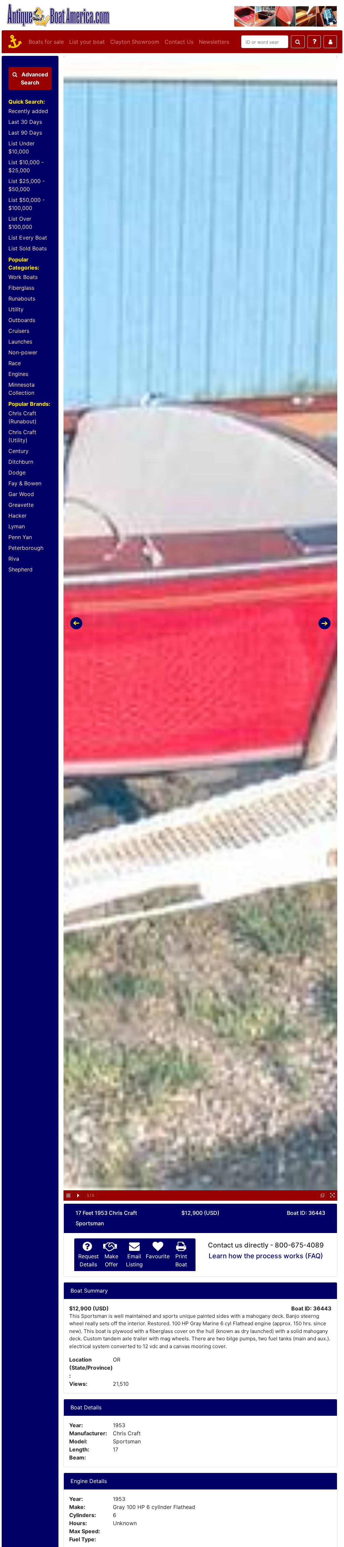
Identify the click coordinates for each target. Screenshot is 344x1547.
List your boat (87, 41)
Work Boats (23, 277)
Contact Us (179, 41)
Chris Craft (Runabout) (22, 417)
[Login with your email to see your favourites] (330, 41)
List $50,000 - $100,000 (26, 204)
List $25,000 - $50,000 (26, 185)
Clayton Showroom (134, 41)
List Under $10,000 (21, 147)
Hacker (17, 515)
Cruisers (18, 330)
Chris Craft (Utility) (22, 436)
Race (14, 363)
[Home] (13, 41)
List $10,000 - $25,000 (26, 166)
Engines (18, 374)
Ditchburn (20, 461)
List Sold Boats (27, 248)
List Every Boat (27, 237)
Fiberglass (21, 287)
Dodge (17, 472)
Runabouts (21, 298)
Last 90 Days (25, 132)
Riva (13, 558)
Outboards (21, 320)
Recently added (28, 111)
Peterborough (25, 547)
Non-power (22, 352)
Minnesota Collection (21, 388)
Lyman (16, 526)
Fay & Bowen (24, 483)
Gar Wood (21, 494)
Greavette (21, 504)
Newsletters (214, 41)
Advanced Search (34, 78)
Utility (16, 309)
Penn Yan (20, 537)
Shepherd (20, 569)
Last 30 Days (25, 121)
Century (18, 451)
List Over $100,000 (20, 222)
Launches (20, 341)
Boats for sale (46, 41)
